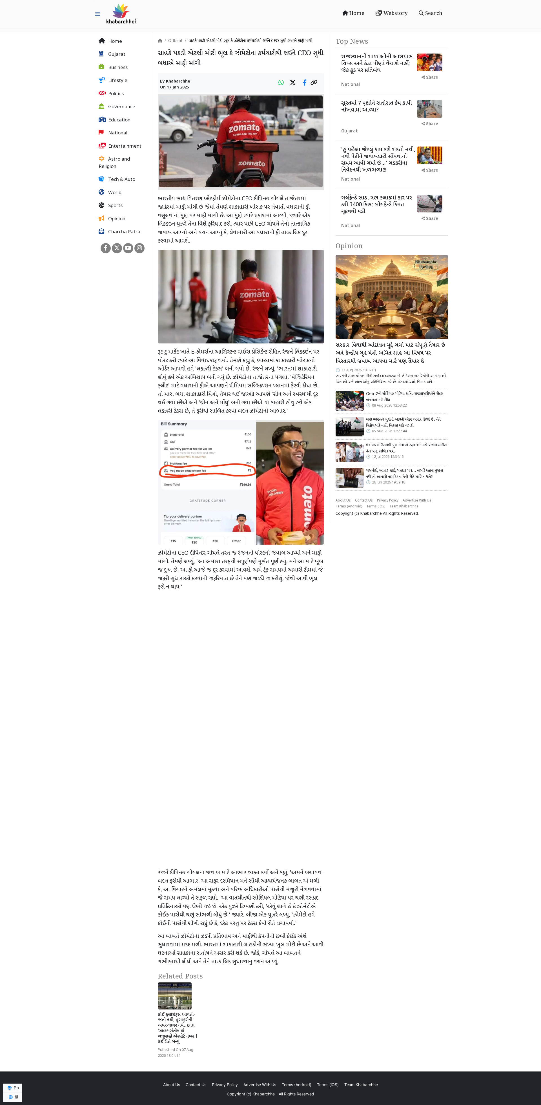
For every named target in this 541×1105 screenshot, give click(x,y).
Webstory (394, 13)
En (16, 1088)
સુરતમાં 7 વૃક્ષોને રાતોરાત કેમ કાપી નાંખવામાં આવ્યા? (376, 107)
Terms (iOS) (375, 506)
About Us (343, 500)
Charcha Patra (123, 232)
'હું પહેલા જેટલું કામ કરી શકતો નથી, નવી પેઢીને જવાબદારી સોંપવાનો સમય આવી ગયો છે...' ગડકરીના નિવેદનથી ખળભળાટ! (378, 160)
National (117, 133)
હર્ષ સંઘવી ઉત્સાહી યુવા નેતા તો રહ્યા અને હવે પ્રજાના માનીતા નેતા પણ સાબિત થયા (406, 448)
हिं (16, 1097)
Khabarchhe (178, 81)
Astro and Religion (114, 163)
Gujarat (116, 55)
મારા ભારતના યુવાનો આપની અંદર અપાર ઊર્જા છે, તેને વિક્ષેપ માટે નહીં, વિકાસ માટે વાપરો (403, 423)
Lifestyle (117, 81)
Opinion (116, 219)
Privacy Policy (387, 500)
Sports (115, 206)
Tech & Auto (121, 180)
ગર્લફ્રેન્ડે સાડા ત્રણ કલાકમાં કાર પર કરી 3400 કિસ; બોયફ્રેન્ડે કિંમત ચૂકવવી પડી (376, 204)
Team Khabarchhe (403, 506)
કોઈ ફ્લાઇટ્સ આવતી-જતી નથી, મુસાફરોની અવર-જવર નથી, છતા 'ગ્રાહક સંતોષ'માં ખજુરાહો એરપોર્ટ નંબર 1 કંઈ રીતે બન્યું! (178, 1028)
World (114, 193)
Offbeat (175, 41)
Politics (115, 94)
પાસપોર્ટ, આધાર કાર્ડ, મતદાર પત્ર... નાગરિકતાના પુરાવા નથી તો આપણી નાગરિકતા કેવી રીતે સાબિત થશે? (404, 474)
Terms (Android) (349, 506)
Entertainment (124, 146)
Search (433, 13)
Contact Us (364, 500)
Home (356, 13)
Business (117, 68)
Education (118, 120)
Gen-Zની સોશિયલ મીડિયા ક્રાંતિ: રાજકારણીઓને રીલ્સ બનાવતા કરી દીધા (404, 397)
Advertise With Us (417, 500)
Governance (121, 107)
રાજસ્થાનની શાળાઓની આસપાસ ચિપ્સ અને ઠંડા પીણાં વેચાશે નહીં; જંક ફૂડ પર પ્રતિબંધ (377, 63)
